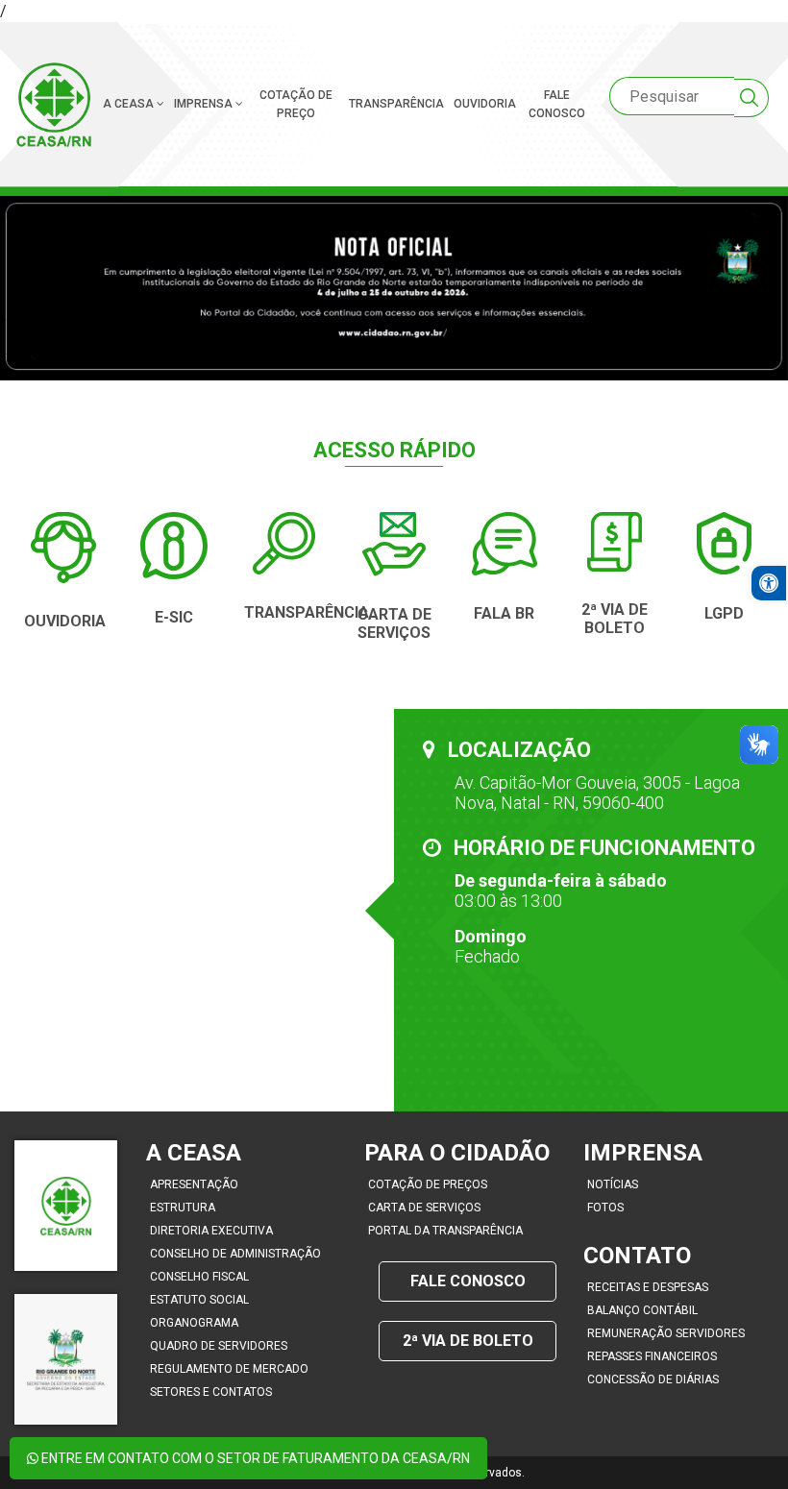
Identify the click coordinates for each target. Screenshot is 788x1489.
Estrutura (182, 1207)
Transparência (396, 103)
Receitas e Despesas (647, 1287)
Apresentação (194, 1184)
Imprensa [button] (204, 103)
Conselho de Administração (235, 1253)
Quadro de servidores (218, 1346)
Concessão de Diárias (653, 1379)
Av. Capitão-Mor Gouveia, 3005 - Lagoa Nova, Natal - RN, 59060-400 (597, 792)
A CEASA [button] (130, 103)
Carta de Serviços (424, 1207)
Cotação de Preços (427, 1184)
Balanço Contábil (642, 1310)
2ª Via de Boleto (468, 1340)
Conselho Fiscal (199, 1276)
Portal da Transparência (445, 1230)
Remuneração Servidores (666, 1333)
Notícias (612, 1184)
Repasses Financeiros (652, 1356)
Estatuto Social (199, 1299)
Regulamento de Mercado (229, 1369)
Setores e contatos (211, 1392)
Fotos (605, 1207)
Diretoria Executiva (211, 1230)
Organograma (194, 1323)
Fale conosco (557, 104)
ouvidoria (485, 103)
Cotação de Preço (295, 104)
